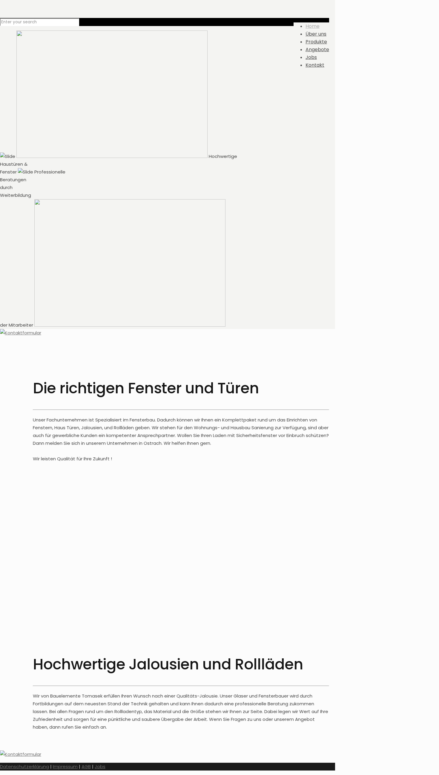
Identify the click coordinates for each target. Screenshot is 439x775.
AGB (86, 766)
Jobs (100, 766)
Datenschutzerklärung (24, 766)
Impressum (65, 766)
